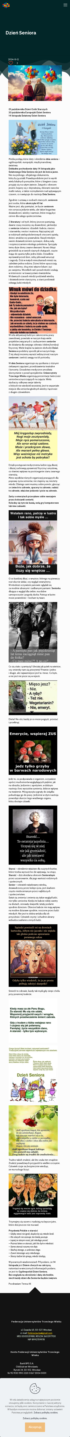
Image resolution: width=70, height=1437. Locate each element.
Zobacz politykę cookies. (35, 1418)
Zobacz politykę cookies (46, 1412)
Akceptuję (35, 1427)
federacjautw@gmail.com (40, 1333)
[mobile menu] (65, 5)
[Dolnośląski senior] (6, 5)
